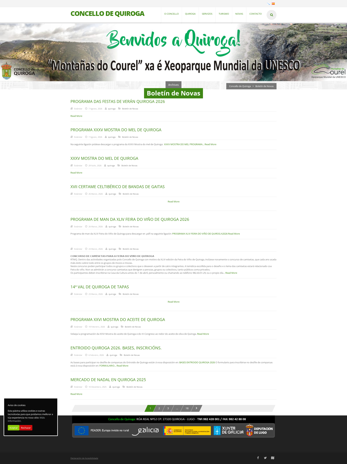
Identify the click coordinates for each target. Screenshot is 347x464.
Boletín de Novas (130, 108)
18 (187, 408)
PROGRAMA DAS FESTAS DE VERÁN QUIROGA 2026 (117, 101)
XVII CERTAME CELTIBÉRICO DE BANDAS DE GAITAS (117, 186)
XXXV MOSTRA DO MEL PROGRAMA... (184, 144)
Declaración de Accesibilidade (84, 458)
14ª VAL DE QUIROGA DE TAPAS (99, 286)
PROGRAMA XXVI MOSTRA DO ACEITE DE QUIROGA (117, 319)
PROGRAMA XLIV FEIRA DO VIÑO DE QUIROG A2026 (200, 233)
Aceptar (13, 427)
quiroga (111, 108)
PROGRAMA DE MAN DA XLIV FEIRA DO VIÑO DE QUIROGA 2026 (129, 219)
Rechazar (26, 427)
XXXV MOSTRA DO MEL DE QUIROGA (104, 158)
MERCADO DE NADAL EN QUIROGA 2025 (108, 379)
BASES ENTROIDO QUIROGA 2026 (197, 362)
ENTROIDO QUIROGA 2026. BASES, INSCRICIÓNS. (116, 347)
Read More (210, 144)
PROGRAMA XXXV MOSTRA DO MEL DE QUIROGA (115, 129)
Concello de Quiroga (240, 86)
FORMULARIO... (108, 365)
